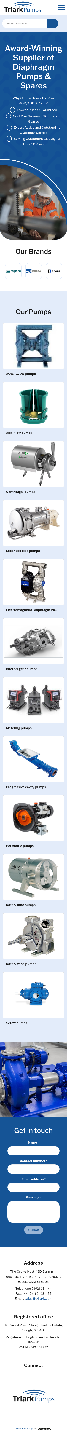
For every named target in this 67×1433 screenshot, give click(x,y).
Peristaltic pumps (20, 846)
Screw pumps (16, 1023)
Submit (33, 1230)
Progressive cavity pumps (26, 787)
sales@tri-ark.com (38, 1298)
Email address (34, 1179)
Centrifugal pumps (20, 492)
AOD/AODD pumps (21, 374)
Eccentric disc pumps (23, 551)
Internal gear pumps (21, 669)
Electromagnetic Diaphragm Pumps (33, 610)
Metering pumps (19, 728)
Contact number (33, 1161)
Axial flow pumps (19, 433)
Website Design (24, 1428)
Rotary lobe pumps (21, 905)
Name (33, 1142)
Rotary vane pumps (21, 964)
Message (33, 1197)
